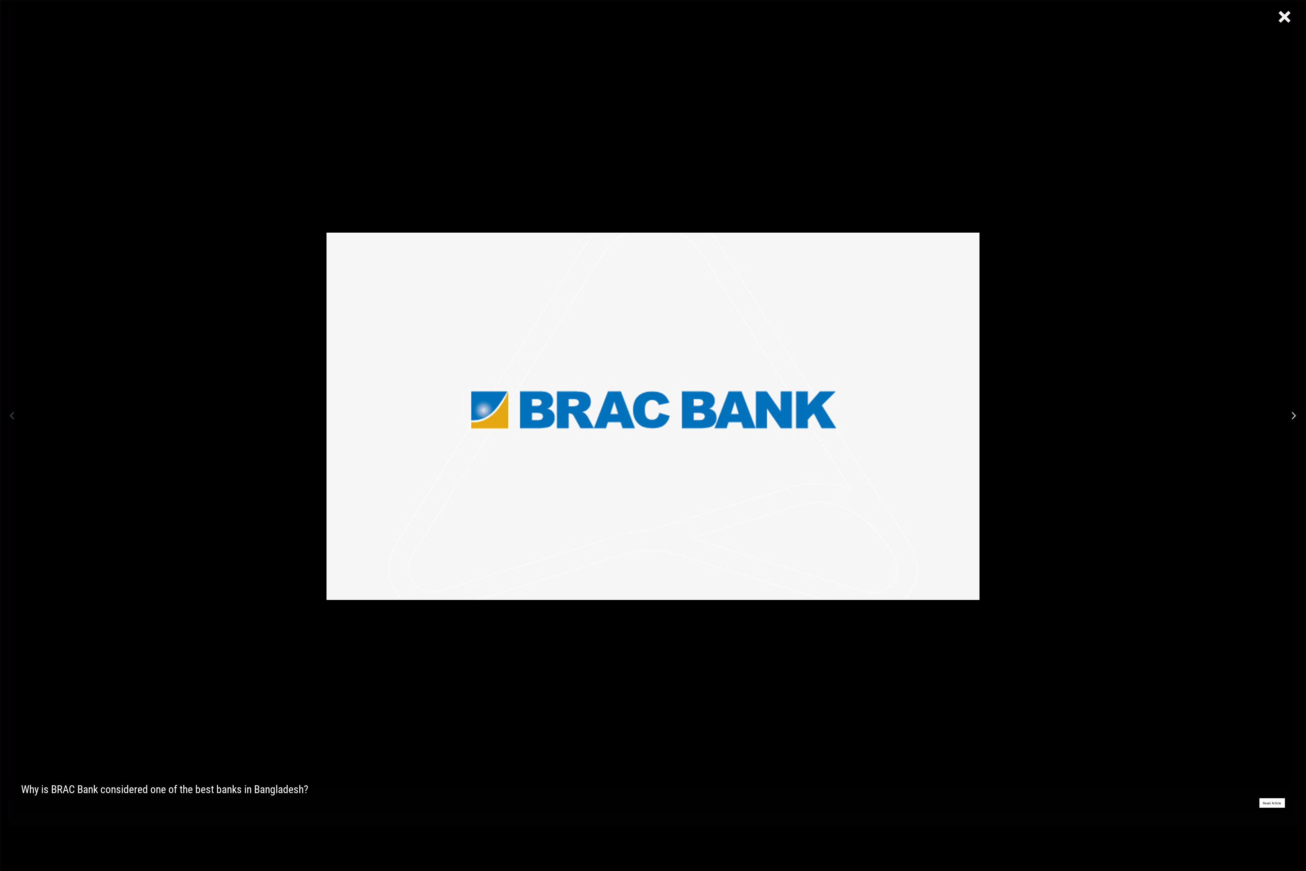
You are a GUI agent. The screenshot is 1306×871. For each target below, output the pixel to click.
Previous (12, 416)
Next (1293, 416)
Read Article (1272, 803)
